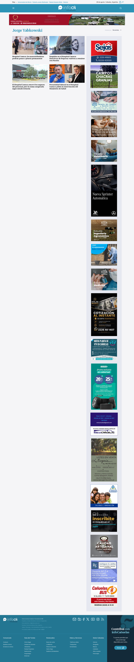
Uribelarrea (27, 646)
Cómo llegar (27, 642)
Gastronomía (27, 651)
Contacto (5, 642)
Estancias (26, 656)
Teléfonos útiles (74, 642)
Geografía (95, 644)
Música (95, 646)
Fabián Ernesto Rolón (55, 2)
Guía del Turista (29, 638)
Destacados (50, 638)
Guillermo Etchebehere (52, 651)
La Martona (49, 644)
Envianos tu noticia (8, 646)
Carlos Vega (49, 649)
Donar (119, 648)
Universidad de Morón (25, 2)
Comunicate (7, 638)
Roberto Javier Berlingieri (40, 2)
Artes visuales (97, 651)
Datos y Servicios (76, 638)
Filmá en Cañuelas (51, 646)
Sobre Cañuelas (98, 638)
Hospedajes (27, 653)
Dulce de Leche (50, 642)
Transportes (73, 644)
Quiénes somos (7, 644)
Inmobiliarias (73, 646)
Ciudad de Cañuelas (29, 644)
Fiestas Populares (29, 649)
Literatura (95, 649)
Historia (65, 2)
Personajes (96, 653)
